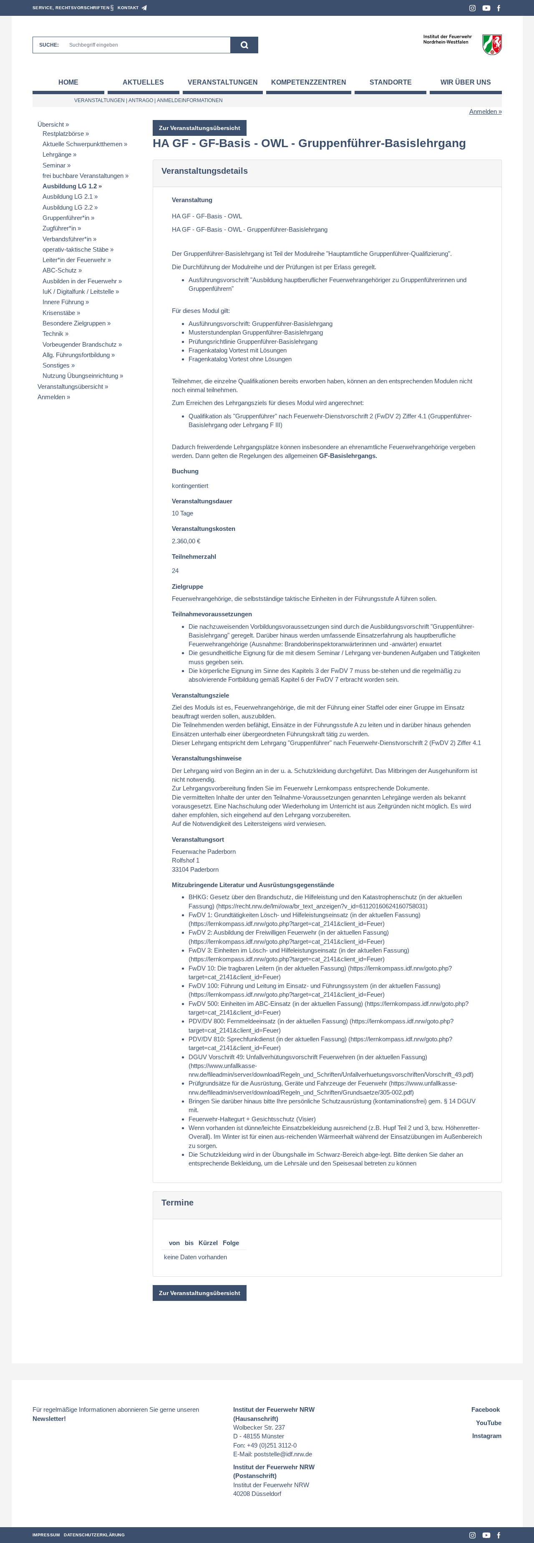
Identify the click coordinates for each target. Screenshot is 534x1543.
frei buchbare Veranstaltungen (83, 175)
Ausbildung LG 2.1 (68, 196)
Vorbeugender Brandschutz (80, 344)
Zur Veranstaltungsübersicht (199, 128)
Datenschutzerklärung (94, 1535)
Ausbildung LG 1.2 (70, 186)
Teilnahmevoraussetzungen (212, 614)
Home (68, 82)
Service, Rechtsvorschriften (71, 7)
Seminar (54, 165)
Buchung (185, 471)
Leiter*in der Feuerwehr (74, 259)
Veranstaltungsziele (200, 695)
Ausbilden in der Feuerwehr (80, 281)
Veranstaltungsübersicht (70, 386)
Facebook (499, 8)
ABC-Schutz (60, 270)
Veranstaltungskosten (203, 528)
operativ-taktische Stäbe (75, 249)
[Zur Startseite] (462, 44)
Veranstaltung (192, 199)
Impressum (46, 1535)
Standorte (391, 82)
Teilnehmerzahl (194, 556)
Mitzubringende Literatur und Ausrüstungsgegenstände (253, 884)
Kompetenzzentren (308, 82)
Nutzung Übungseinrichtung (80, 375)
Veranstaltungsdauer (202, 501)
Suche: (49, 45)
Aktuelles (143, 82)
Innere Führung (63, 301)
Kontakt (128, 7)
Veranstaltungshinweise (207, 758)
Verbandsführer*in (67, 239)
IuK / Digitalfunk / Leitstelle (78, 291)
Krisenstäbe (59, 312)
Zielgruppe (187, 586)
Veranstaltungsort (198, 839)
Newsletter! (49, 1418)
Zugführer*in (59, 228)
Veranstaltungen (223, 82)
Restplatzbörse (63, 133)
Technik (53, 333)
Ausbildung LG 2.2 (68, 207)
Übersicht (51, 124)
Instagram (472, 8)
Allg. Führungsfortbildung (76, 354)
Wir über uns (466, 82)
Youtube (486, 8)
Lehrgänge (57, 154)
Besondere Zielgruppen (74, 323)
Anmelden (483, 111)
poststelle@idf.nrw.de (283, 1454)
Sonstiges (56, 365)
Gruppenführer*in (66, 217)
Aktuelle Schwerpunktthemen (82, 144)
